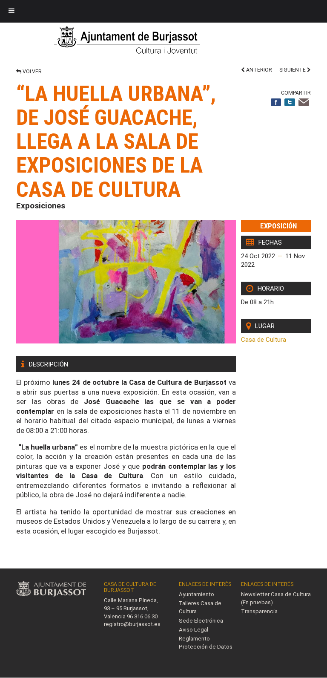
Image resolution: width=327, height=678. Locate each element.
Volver (31, 72)
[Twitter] (290, 102)
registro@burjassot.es (132, 624)
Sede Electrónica (201, 620)
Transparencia (259, 611)
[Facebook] (276, 102)
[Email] (304, 102)
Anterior (258, 70)
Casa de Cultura (263, 339)
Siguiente (293, 70)
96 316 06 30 (142, 616)
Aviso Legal (193, 629)
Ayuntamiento (196, 594)
